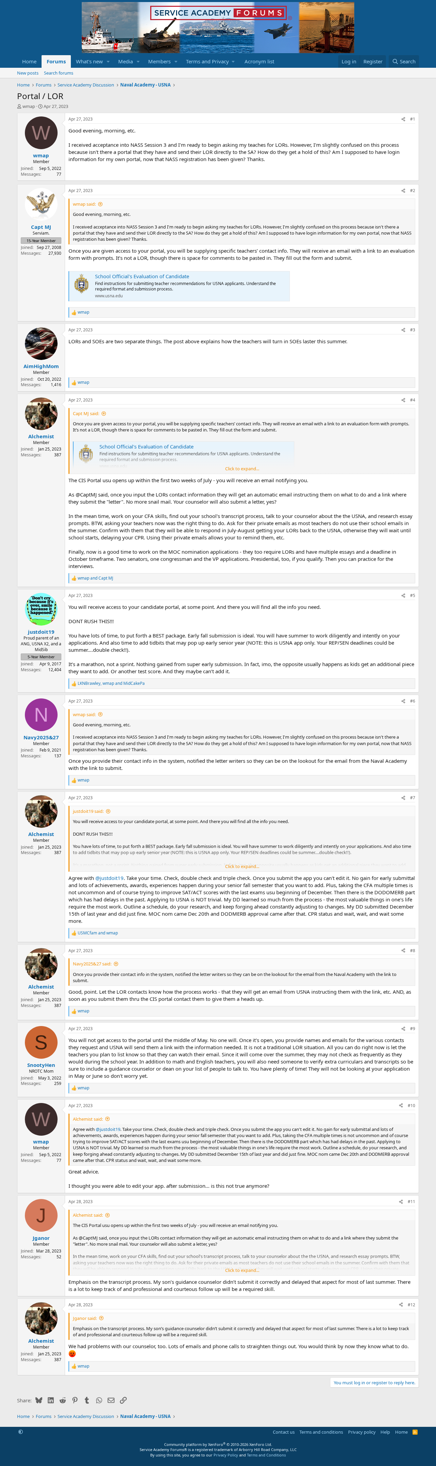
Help (385, 1432)
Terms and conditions (321, 1432)
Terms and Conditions (266, 1454)
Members (159, 61)
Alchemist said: (88, 1119)
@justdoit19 (109, 877)
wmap (28, 106)
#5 (412, 595)
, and (111, 683)
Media (125, 61)
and (95, 578)
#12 (411, 1305)
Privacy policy (362, 1432)
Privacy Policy (226, 1454)
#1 (412, 119)
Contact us (284, 1432)
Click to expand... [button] (242, 469)
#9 (412, 1028)
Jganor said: (85, 1318)
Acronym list (259, 61)
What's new (89, 61)
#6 (412, 701)
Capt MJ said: (86, 413)
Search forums (58, 73)
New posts (27, 73)
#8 (412, 950)
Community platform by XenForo (218, 1444)
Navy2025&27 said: (92, 964)
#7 (412, 798)
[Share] (403, 119)
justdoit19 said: (88, 811)
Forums (56, 61)
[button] (108, 61)
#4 (412, 400)
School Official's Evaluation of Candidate (142, 276)
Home (29, 61)
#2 (412, 190)
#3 (412, 330)
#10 (411, 1105)
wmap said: (84, 204)
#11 (411, 1201)
